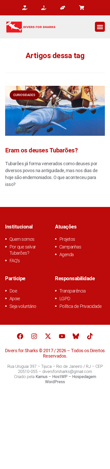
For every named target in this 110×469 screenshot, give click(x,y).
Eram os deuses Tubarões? (41, 150)
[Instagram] (34, 336)
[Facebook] (20, 336)
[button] (100, 27)
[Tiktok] (89, 336)
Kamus (42, 376)
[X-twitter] (48, 336)
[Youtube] (62, 336)
